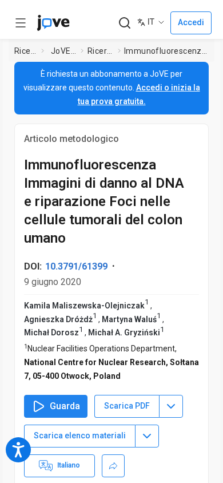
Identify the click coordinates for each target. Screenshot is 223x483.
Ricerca (25, 51)
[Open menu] (20, 23)
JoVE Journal (63, 51)
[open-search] (124, 23)
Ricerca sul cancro (100, 51)
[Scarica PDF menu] (171, 406)
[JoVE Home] (53, 23)
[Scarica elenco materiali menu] (147, 436)
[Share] (113, 465)
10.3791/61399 (76, 266)
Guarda (65, 406)
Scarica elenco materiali (80, 435)
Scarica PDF (127, 405)
